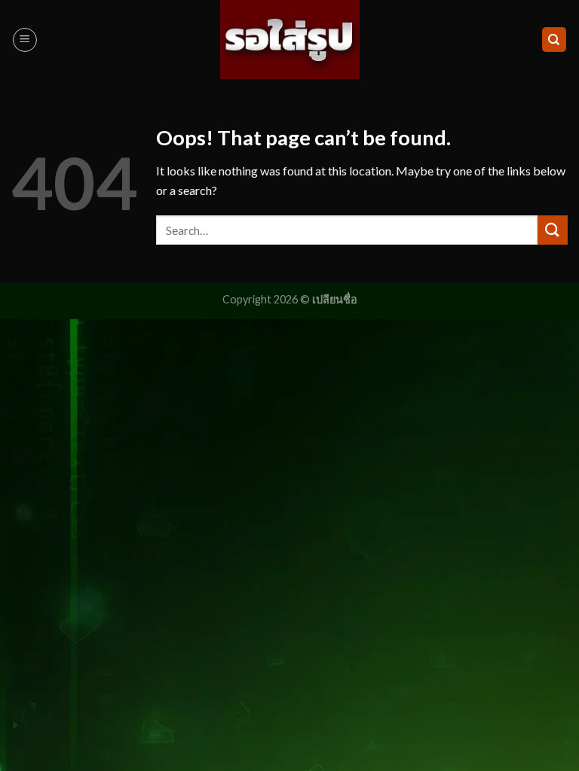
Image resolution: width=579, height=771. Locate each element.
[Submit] (553, 230)
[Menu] (25, 40)
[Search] (554, 39)
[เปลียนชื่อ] (290, 39)
